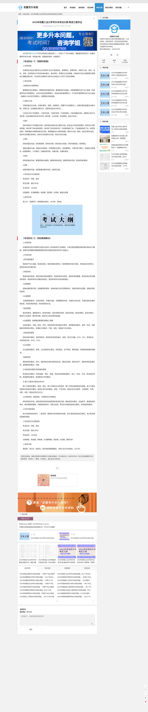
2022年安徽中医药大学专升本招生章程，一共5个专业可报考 (76, 583)
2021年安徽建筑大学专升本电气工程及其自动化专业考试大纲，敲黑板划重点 (119, 75)
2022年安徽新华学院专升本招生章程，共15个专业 (35, 590)
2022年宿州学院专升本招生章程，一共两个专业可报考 (37, 587)
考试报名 (73, 7)
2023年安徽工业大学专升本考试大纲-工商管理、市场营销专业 (86, 562)
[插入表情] (91, 624)
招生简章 (90, 7)
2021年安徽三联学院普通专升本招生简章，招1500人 (119, 156)
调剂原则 (67, 568)
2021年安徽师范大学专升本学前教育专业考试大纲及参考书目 (119, 102)
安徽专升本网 (31, 7)
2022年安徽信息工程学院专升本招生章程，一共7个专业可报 (76, 587)
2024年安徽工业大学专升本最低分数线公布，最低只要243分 (27, 562)
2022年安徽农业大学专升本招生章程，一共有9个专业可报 (38, 583)
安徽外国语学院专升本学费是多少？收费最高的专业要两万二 (119, 147)
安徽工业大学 (33, 53)
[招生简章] (57, 601)
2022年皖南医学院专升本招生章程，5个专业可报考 (73, 593)
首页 (65, 7)
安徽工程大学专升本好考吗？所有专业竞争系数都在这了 (119, 129)
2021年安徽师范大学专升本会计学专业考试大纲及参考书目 (119, 112)
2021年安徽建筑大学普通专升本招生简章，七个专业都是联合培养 (119, 166)
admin (26, 524)
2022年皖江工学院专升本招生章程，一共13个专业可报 (37, 596)
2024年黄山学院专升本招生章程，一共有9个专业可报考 (37, 574)
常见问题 (118, 7)
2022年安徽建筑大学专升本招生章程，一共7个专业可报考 (38, 577)
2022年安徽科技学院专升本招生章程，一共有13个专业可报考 (39, 580)
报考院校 (82, 7)
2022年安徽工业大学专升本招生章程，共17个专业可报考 (75, 574)
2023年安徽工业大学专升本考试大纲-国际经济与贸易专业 (66, 562)
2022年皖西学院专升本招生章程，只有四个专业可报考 (37, 593)
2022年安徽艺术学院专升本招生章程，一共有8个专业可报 (75, 577)
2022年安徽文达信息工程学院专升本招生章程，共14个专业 (76, 590)
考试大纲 (99, 7)
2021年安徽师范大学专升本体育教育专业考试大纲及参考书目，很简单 (119, 93)
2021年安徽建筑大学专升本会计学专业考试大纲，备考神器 (119, 84)
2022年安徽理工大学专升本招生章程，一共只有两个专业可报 (76, 580)
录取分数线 (109, 7)
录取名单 (87, 568)
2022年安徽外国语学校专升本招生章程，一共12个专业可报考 (76, 596)
